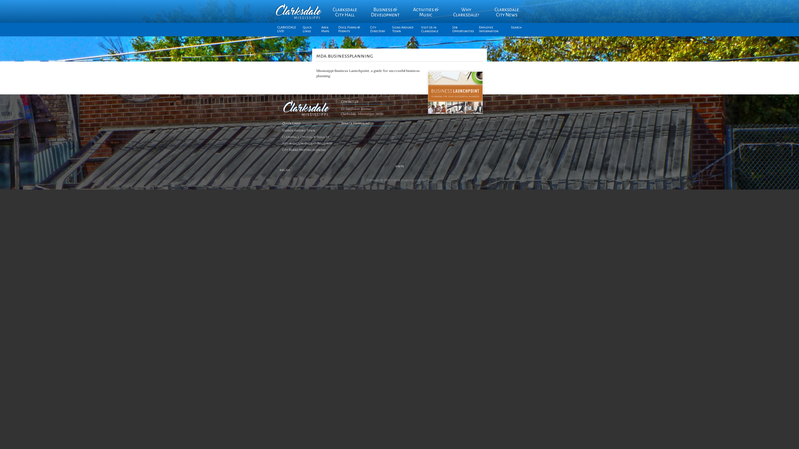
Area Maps (325, 29)
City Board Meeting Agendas (304, 150)
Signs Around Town (402, 29)
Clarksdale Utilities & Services (305, 137)
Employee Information (489, 29)
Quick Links (307, 29)
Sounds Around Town (298, 130)
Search (516, 27)
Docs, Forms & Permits (349, 29)
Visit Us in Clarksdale (429, 29)
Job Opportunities (463, 29)
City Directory (377, 29)
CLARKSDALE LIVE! (286, 29)
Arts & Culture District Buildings (307, 143)
